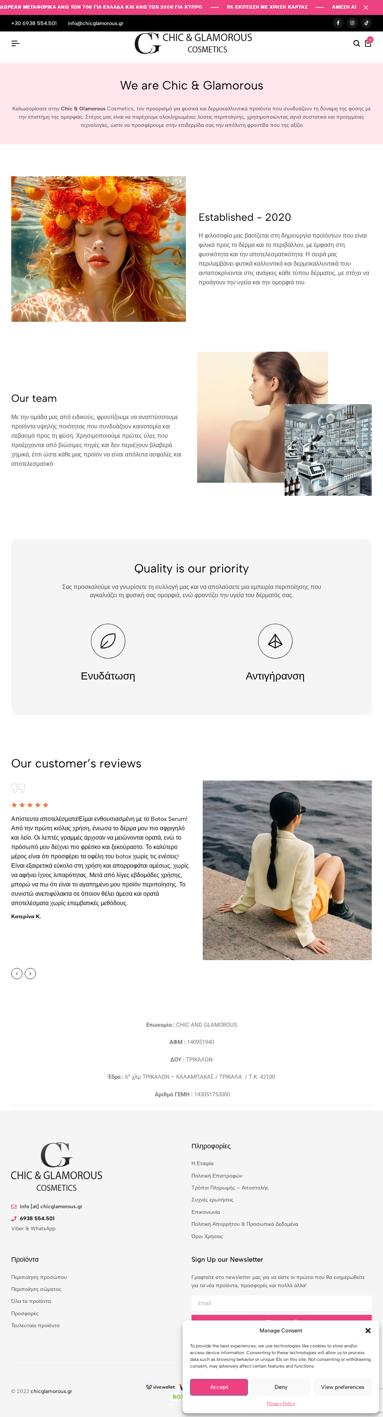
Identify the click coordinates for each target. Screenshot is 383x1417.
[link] (160, 1386)
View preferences (342, 1387)
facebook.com (338, 23)
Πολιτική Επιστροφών (217, 1176)
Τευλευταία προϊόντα (35, 1325)
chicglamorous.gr (51, 1391)
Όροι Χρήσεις (207, 1236)
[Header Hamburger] (15, 43)
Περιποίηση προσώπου (39, 1277)
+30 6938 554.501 (33, 23)
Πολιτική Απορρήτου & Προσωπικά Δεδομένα (245, 1224)
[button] (368, 1330)
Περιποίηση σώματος (36, 1289)
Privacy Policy (281, 1403)
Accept (219, 1387)
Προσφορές (25, 1313)
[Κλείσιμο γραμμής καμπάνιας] (369, 7)
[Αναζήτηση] (356, 43)
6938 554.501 (37, 1218)
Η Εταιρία (203, 1163)
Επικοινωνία (206, 1212)
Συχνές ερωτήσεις (212, 1200)
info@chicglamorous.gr (95, 23)
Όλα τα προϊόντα (31, 1301)
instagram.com (352, 23)
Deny (281, 1387)
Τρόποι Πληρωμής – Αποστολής (230, 1188)
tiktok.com (366, 23)
